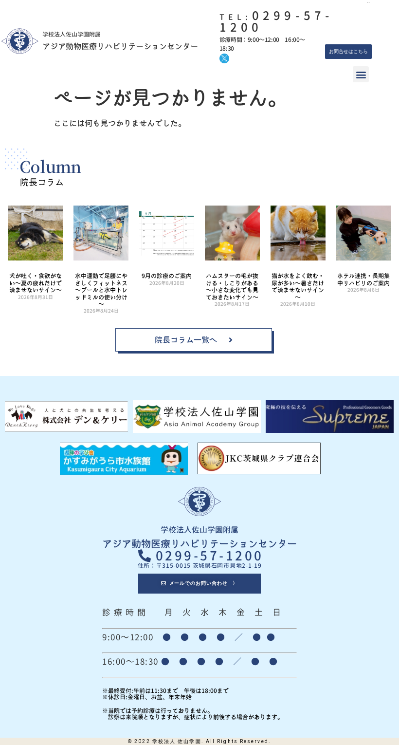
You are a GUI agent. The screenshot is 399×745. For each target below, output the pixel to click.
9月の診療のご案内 (167, 276)
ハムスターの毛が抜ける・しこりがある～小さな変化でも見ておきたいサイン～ (232, 286)
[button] (361, 74)
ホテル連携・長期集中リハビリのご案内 (363, 279)
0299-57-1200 (276, 21)
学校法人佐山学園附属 (199, 529)
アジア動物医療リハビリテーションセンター (120, 46)
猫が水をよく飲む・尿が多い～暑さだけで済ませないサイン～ (298, 286)
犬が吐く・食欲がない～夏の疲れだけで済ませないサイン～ (35, 283)
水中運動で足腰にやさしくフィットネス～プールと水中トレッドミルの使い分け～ (101, 290)
